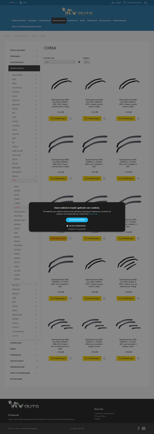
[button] (77, 226)
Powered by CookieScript (77, 229)
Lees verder (93, 214)
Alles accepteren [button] (77, 220)
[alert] (77, 217)
